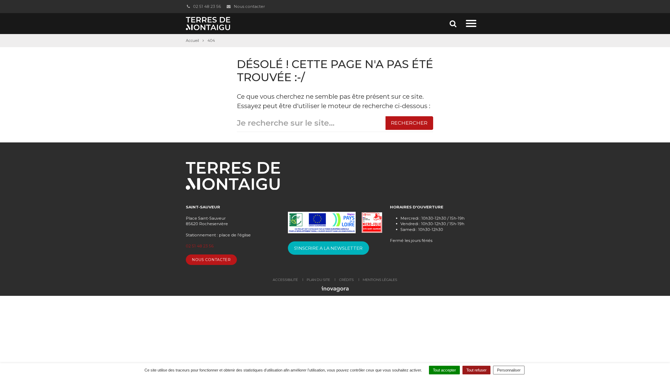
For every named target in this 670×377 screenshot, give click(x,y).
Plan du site (318, 280)
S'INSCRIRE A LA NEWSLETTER (328, 248)
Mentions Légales (380, 280)
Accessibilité (285, 280)
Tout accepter (444, 370)
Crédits (346, 280)
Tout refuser (476, 370)
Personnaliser (509, 370)
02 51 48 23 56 (206, 6)
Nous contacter (249, 6)
